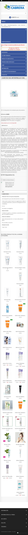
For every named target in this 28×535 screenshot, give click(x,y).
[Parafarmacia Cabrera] (14, 7)
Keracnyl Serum (7, 396)
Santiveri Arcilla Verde (7, 412)
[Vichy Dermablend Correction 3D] (20, 389)
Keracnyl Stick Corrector (20, 299)
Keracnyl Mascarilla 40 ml (7, 268)
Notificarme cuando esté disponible (8, 172)
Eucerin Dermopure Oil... (7, 428)
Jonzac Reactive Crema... (20, 380)
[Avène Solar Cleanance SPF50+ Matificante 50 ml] (20, 308)
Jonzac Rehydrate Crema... (20, 364)
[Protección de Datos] (22, 533)
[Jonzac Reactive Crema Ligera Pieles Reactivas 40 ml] (20, 373)
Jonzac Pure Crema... (7, 363)
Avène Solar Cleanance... (20, 315)
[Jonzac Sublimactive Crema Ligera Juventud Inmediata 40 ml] (7, 373)
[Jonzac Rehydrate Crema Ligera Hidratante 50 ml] (20, 356)
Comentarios (5, 194)
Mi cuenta (4, 519)
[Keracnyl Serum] (7, 389)
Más (3, 191)
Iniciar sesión (22, 2)
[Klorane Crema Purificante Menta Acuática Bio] (7, 453)
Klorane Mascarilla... (20, 444)
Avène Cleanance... (20, 460)
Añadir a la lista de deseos (8, 179)
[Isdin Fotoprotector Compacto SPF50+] (20, 324)
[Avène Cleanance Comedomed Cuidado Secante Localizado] (20, 453)
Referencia (3, 114)
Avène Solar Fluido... (7, 331)
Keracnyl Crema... (7, 251)
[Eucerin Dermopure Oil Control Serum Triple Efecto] (7, 421)
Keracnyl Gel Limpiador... (7, 315)
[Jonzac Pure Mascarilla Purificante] (7, 469)
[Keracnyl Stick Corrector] (20, 292)
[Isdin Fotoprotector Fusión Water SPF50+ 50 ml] (7, 340)
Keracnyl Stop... (7, 299)
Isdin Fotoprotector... (20, 331)
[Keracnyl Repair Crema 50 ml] (20, 260)
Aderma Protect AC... (20, 347)
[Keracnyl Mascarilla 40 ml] (7, 260)
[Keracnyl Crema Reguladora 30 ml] (20, 244)
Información (5, 68)
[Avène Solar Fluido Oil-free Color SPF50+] (7, 324)
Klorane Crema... (7, 460)
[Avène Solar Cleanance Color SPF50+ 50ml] (20, 405)
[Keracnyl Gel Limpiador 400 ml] (7, 308)
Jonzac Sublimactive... (7, 380)
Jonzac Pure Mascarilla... (7, 476)
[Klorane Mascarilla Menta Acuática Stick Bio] (20, 437)
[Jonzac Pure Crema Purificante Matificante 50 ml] (7, 356)
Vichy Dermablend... (20, 396)
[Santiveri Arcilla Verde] (7, 405)
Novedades (4, 52)
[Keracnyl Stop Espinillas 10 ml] (7, 292)
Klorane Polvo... (7, 444)
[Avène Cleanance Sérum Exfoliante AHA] (20, 485)
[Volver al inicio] (1, 25)
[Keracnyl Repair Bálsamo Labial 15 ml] (20, 276)
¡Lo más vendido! (6, 55)
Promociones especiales (8, 62)
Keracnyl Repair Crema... (20, 267)
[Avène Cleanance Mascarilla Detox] (20, 469)
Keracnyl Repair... (20, 283)
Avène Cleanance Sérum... (20, 493)
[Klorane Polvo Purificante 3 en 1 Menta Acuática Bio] (7, 437)
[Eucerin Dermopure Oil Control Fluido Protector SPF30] (20, 421)
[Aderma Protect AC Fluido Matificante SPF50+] (20, 340)
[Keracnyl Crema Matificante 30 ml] (7, 244)
